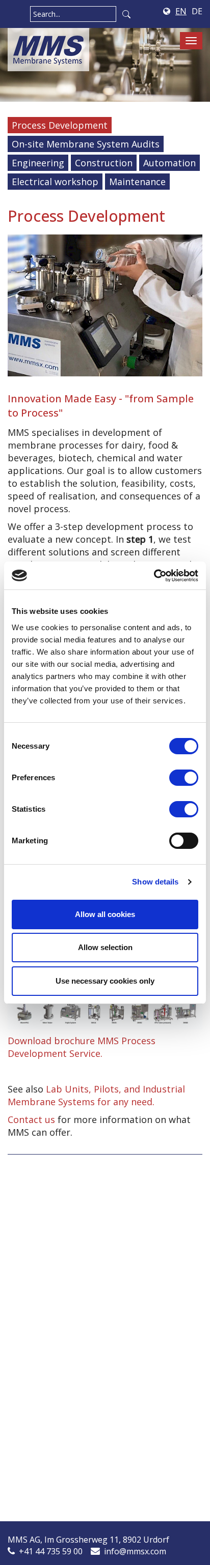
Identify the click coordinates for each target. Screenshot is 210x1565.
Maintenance (137, 181)
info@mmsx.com (135, 1551)
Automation (169, 163)
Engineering (38, 163)
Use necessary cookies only (105, 981)
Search (126, 14)
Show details (155, 881)
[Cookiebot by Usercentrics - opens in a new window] (153, 575)
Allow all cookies (105, 914)
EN (181, 11)
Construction (104, 163)
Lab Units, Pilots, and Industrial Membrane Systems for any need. (96, 1095)
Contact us (31, 1119)
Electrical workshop (55, 181)
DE (197, 11)
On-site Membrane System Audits (86, 144)
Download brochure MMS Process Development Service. (81, 1047)
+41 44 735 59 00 (51, 1551)
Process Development (60, 125)
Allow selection (105, 947)
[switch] (183, 778)
